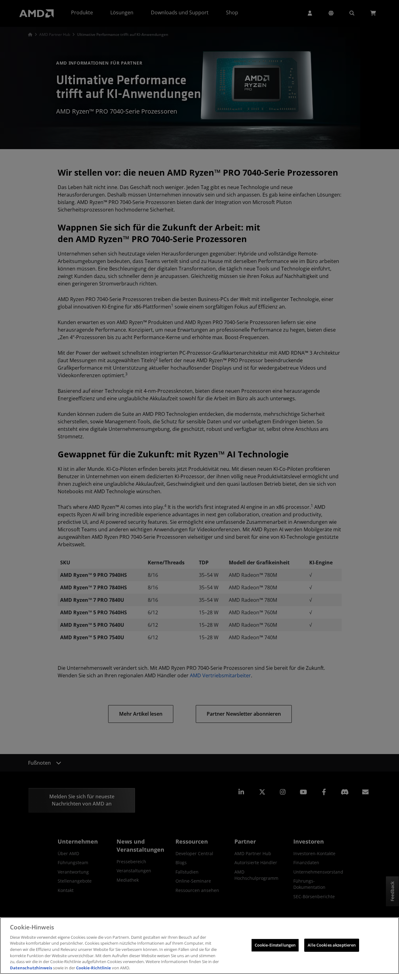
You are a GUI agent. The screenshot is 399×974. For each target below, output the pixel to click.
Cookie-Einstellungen (275, 945)
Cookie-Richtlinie (93, 967)
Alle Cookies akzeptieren (332, 945)
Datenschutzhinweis (31, 967)
